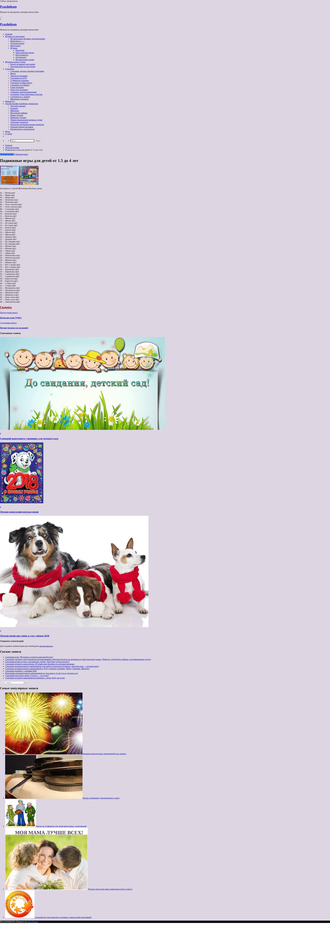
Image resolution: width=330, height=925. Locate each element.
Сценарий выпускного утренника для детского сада (29, 438)
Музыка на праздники (15, 36)
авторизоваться (46, 646)
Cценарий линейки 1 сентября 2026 (21, 671)
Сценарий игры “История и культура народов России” (29, 657)
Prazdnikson (8, 6)
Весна (13, 73)
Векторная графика (18, 113)
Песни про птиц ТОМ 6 (11, 318)
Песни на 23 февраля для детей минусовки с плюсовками (61, 826)
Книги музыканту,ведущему (22, 64)
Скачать (6, 307)
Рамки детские (16, 115)
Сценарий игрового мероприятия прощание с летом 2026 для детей (35, 678)
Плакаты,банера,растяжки (21, 127)
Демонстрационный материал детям (26, 120)
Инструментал (21, 55)
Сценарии (9, 69)
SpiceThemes (32, 922)
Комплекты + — (17, 41)
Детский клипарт (18, 106)
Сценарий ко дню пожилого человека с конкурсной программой (63, 917)
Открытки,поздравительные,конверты (27, 124)
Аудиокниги (20, 57)
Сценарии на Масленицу (21, 83)
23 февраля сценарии (19, 80)
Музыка (13, 48)
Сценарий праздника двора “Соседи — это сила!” (27, 676)
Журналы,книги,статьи (15, 62)
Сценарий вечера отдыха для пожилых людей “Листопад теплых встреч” (37, 662)
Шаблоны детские (18, 117)
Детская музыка (17, 43)
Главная (8, 34)
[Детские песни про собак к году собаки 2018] (74, 626)
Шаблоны (14, 111)
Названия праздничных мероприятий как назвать (104, 754)
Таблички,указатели (19, 122)
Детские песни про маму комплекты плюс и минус (110, 889)
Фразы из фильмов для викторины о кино (100, 798)
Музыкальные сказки (24, 59)
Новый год (10, 101)
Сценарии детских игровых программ (27, 71)
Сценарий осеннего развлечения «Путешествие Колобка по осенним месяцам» (40, 664)
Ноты (7, 131)
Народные (19, 50)
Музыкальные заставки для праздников (27, 39)
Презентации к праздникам (22, 129)
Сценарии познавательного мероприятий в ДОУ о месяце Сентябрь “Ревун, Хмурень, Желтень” (47, 669)
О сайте (8, 134)
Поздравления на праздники (22, 66)
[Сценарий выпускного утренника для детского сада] (82, 429)
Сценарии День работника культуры (26, 94)
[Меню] (1, 17)
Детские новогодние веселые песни (19, 511)
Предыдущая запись (9, 313)
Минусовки (15, 46)
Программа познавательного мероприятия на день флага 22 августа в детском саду (41, 673)
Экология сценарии (19, 76)
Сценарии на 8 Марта (19, 85)
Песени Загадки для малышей (14, 328)
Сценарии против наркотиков (23, 92)
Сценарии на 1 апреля (20, 97)
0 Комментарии (21, 154)
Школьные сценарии (19, 99)
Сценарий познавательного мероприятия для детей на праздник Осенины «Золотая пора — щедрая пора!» (52, 666)
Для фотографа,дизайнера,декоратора (21, 104)
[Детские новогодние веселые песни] (21, 502)
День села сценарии (19, 90)
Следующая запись (8, 323)
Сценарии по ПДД (18, 78)
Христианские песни (24, 53)
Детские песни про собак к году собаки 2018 (24, 635)
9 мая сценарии (17, 87)
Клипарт (14, 108)
